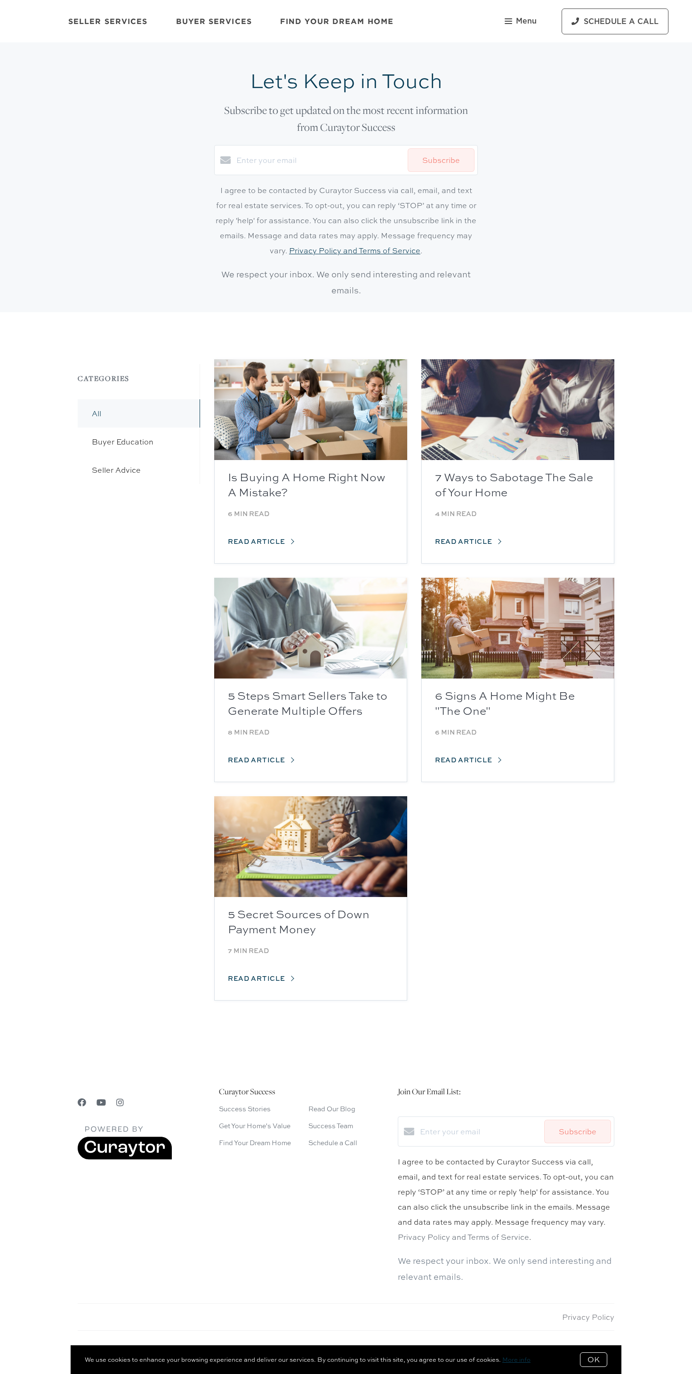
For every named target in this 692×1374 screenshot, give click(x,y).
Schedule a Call (332, 1142)
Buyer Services (214, 21)
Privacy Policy (588, 1317)
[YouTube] (101, 1102)
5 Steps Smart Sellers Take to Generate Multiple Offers (307, 703)
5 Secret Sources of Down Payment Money (299, 921)
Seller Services (108, 21)
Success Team (330, 1125)
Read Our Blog (331, 1108)
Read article (257, 541)
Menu (526, 21)
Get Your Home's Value (254, 1125)
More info (516, 1359)
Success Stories (245, 1108)
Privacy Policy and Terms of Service (354, 250)
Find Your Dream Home (337, 21)
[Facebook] (82, 1102)
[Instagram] (120, 1102)
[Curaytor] (125, 1157)
